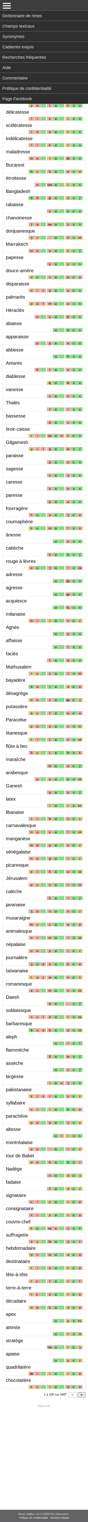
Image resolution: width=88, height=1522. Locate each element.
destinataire (18, 1261)
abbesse (14, 349)
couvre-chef (18, 1221)
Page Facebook (17, 98)
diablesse (15, 376)
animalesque (19, 931)
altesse (13, 1129)
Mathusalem (18, 666)
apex (11, 1314)
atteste (13, 1327)
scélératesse (19, 125)
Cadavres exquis (18, 47)
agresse (14, 587)
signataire (16, 1195)
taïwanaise (17, 970)
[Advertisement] (44, 1454)
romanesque (19, 984)
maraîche (16, 759)
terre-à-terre (18, 1287)
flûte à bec (17, 746)
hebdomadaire (21, 1248)
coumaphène (19, 521)
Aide (6, 67)
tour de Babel (20, 1155)
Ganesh (14, 785)
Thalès (13, 402)
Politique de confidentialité (26, 88)
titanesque (16, 733)
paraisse (14, 455)
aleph (11, 1036)
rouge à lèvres (21, 561)
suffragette (17, 1235)
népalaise (16, 944)
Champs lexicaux (18, 26)
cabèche (14, 548)
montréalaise (19, 1142)
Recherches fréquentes (24, 57)
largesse (14, 1076)
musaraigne (18, 917)
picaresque (17, 865)
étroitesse (16, 178)
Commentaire (15, 78)
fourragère (17, 508)
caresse (14, 482)
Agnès (12, 627)
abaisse (14, 323)
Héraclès (15, 310)
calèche (14, 891)
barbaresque (19, 1023)
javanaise (15, 904)
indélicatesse (19, 138)
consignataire (20, 1208)
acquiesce (16, 600)
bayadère (15, 680)
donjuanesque (20, 231)
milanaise (15, 614)
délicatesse (17, 112)
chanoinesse (19, 217)
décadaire (16, 1301)
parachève (17, 1116)
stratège (14, 1340)
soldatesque (18, 1010)
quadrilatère (18, 1367)
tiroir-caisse (18, 429)
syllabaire (15, 1102)
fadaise (13, 1182)
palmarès (15, 297)
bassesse (16, 415)
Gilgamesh (17, 442)
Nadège (14, 1168)
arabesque (17, 772)
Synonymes (13, 36)
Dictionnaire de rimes (22, 15)
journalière (16, 957)
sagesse (14, 468)
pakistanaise (19, 1089)
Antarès (14, 363)
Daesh (12, 997)
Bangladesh (18, 191)
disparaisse (17, 283)
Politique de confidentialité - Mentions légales (44, 1517)
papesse (14, 257)
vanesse (14, 389)
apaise (12, 1353)
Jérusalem (16, 878)
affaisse (14, 640)
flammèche (17, 1050)
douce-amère (20, 270)
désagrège (17, 693)
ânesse (13, 534)
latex (11, 799)
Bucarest (15, 164)
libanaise (15, 812)
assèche (14, 1063)
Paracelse (16, 719)
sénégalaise (18, 851)
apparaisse (17, 336)
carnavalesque (21, 825)
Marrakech (17, 244)
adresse (14, 574)
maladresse (18, 151)
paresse (14, 495)
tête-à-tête (17, 1274)
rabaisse (14, 204)
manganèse (18, 838)
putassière (16, 706)
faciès (12, 653)
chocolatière (18, 1380)
